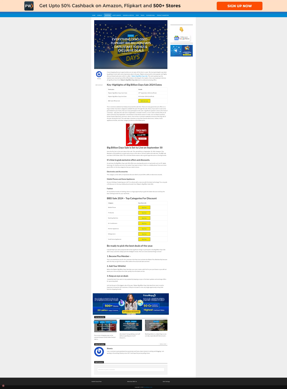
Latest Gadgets (116, 15)
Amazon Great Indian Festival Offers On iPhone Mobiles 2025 (105, 326)
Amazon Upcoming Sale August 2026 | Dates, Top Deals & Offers (130, 325)
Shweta (99, 78)
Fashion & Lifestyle (128, 15)
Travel (142, 15)
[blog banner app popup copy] (137, 135)
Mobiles (99, 15)
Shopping (107, 15)
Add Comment (99, 85)
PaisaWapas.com (148, 387)
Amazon (96, 321)
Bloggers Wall (150, 15)
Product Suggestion (163, 15)
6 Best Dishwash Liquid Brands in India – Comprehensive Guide (156, 325)
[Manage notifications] (3, 386)
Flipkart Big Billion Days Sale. (139, 76)
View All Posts (163, 344)
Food (137, 15)
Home (93, 15)
